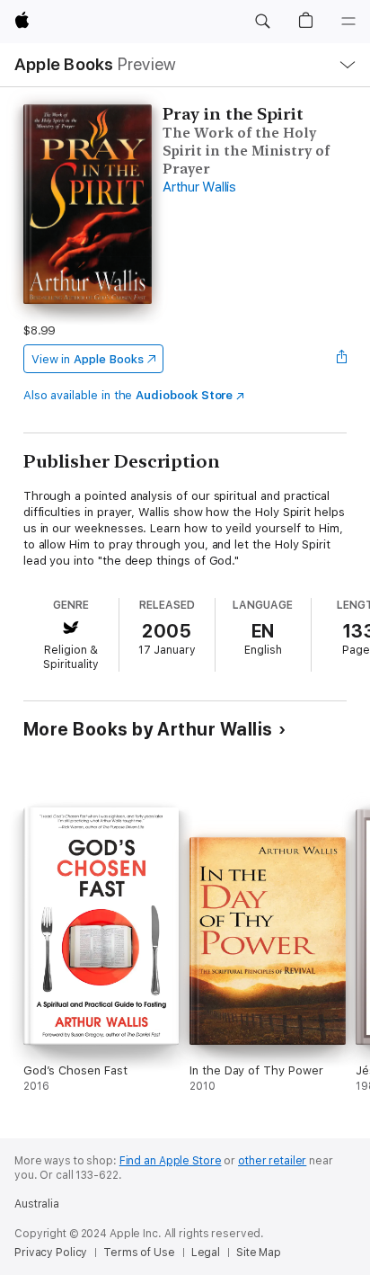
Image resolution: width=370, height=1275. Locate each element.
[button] (262, 21)
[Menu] (348, 21)
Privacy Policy (50, 1252)
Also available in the (128, 395)
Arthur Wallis (199, 187)
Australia (36, 1204)
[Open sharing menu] (341, 358)
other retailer (272, 1161)
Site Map (258, 1252)
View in (87, 359)
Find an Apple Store (170, 1161)
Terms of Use (139, 1252)
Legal (205, 1252)
